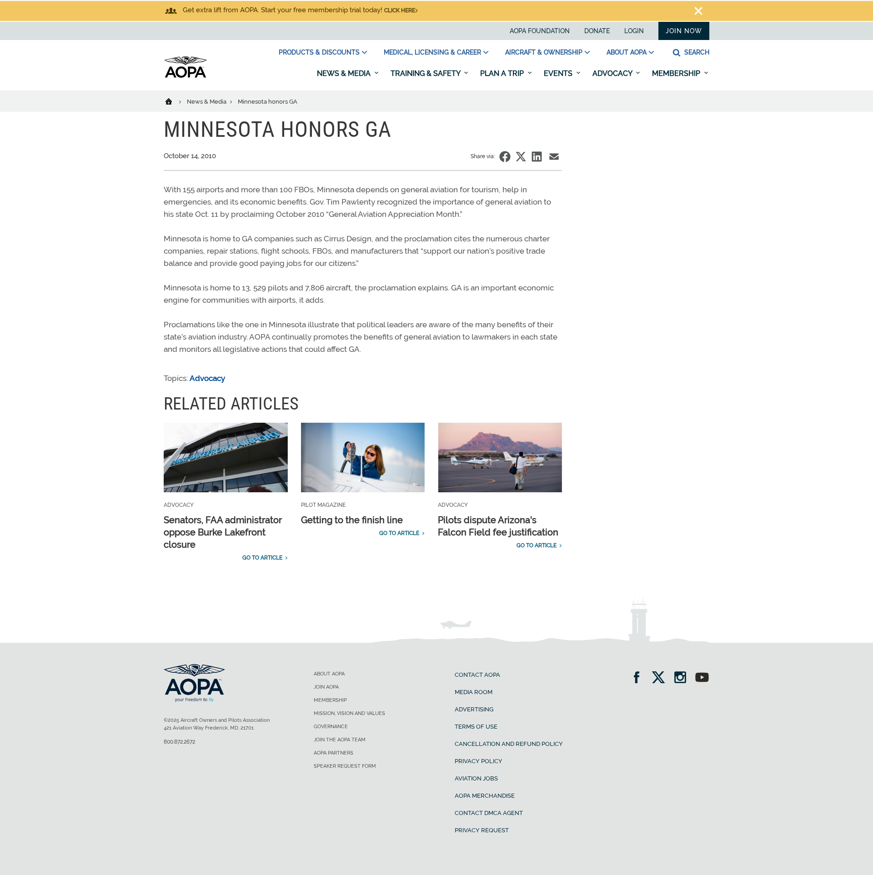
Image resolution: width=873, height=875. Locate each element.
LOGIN (634, 31)
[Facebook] (639, 678)
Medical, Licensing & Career (432, 52)
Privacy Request (482, 830)
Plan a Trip (503, 73)
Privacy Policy (478, 761)
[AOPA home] (185, 75)
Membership (677, 73)
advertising (474, 709)
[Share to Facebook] (505, 156)
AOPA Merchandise (485, 795)
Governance (331, 727)
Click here (399, 10)
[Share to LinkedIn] (536, 156)
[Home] (174, 100)
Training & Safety (426, 73)
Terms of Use (476, 726)
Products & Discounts (319, 52)
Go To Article (262, 558)
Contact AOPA (477, 674)
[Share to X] (521, 156)
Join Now (684, 31)
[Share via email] (554, 156)
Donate (597, 31)
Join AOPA (326, 687)
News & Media (344, 73)
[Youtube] (702, 678)
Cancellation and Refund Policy (509, 743)
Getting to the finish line (352, 520)
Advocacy (613, 73)
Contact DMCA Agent (489, 813)
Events (559, 73)
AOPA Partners (333, 753)
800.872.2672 (179, 742)
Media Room (473, 692)
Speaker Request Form (345, 766)
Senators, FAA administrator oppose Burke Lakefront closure (223, 532)
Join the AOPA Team (340, 740)
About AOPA (627, 52)
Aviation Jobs (476, 778)
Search (695, 52)
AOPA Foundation (540, 31)
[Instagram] (683, 678)
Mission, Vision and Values (349, 713)
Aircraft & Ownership (543, 52)
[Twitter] (661, 678)
